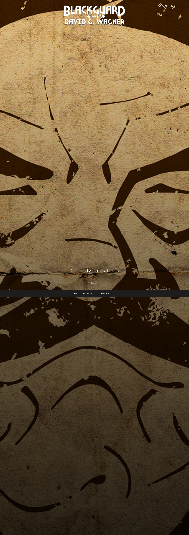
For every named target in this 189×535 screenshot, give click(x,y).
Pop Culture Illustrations (94, 270)
